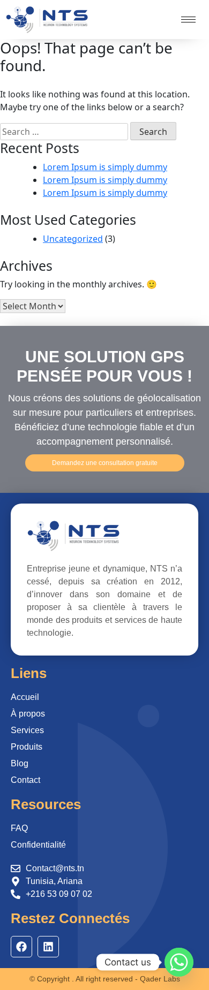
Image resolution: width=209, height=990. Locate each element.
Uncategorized (73, 239)
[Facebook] (21, 946)
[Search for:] (64, 131)
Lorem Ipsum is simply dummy (105, 167)
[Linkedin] (48, 946)
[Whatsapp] (179, 962)
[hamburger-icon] (188, 19)
